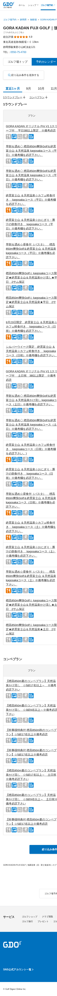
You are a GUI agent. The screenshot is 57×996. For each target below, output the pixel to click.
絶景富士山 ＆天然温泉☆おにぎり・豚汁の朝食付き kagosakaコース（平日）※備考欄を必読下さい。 (30, 224)
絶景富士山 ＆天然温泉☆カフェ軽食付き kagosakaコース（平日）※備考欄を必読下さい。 (31, 200)
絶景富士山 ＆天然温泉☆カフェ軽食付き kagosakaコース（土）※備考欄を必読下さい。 (31, 527)
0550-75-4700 (18, 52)
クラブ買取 (47, 916)
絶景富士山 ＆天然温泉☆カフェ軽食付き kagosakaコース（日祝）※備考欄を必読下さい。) (31, 449)
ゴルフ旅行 (27, 921)
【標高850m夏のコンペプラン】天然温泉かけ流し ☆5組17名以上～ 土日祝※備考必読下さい (31, 775)
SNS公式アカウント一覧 (17, 969)
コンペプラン (36, 97)
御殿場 (33, 19)
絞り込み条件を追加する (25, 75)
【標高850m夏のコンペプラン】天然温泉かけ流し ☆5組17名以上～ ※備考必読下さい (31, 685)
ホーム (22, 5)
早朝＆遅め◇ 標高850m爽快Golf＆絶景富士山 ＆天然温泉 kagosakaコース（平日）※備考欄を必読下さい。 (31, 151)
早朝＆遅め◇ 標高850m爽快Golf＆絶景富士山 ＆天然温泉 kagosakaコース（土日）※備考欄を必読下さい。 (31, 425)
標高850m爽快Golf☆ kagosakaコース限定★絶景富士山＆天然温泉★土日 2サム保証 (31, 629)
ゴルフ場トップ (18, 61)
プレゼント (43, 921)
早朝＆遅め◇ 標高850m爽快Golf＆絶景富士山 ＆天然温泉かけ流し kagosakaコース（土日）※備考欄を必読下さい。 (31, 400)
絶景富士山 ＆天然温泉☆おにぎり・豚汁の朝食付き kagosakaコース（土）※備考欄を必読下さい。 (31, 551)
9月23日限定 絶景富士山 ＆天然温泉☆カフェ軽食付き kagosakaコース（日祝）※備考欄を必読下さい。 (31, 326)
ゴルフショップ (29, 916)
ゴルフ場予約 (9, 19)
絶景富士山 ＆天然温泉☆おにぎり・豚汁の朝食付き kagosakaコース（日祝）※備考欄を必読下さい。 (30, 474)
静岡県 (23, 19)
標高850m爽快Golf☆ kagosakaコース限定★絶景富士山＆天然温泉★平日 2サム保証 (31, 302)
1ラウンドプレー (12, 97)
